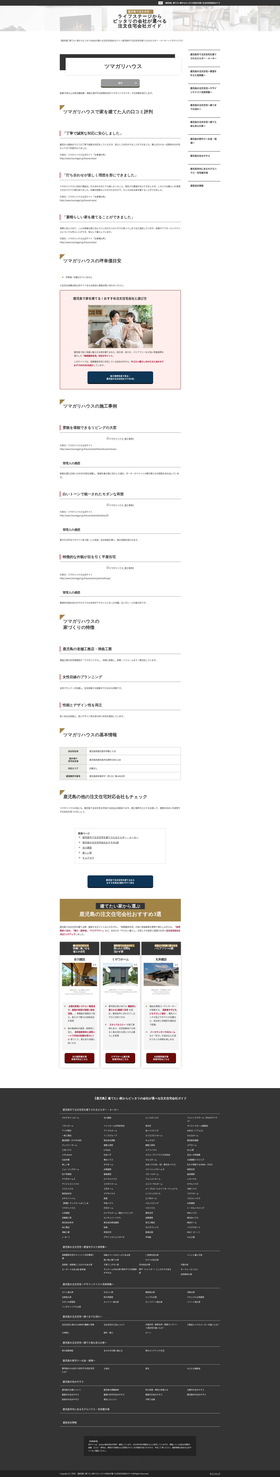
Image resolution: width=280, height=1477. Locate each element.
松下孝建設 (66, 1174)
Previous (62, 977)
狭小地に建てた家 (111, 1259)
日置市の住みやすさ (195, 1389)
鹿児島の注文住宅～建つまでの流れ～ (203, 106)
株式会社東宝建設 (111, 1222)
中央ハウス (108, 1203)
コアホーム (192, 1145)
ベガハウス (150, 1207)
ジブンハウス (151, 1149)
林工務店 (66, 1227)
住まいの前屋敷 (193, 1154)
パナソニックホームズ (154, 1169)
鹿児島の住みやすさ (200, 155)
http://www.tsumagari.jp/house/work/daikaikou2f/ (84, 515)
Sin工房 (190, 1149)
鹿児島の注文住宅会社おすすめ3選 (100, 842)
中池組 (148, 1237)
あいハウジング (152, 1130)
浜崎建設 (107, 1169)
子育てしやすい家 (111, 1264)
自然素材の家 (186, 1274)
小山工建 (191, 1237)
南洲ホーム (192, 1222)
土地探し (66, 1332)
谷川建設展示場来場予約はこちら (79, 1058)
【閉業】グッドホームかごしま (75, 1203)
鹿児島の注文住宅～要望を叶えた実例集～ (203, 73)
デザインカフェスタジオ (114, 1237)
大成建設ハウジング (195, 1159)
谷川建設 (87, 847)
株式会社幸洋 (67, 1222)
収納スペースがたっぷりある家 (117, 1254)
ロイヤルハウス (110, 1178)
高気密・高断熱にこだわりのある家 (77, 1264)
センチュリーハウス (112, 1217)
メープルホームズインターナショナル (161, 1188)
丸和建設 (191, 1203)
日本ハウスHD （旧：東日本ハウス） (161, 1164)
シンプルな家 (151, 1297)
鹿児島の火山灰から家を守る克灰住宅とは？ (78, 1370)
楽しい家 (87, 852)
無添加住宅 (66, 1193)
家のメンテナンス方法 (154, 1350)
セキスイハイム (68, 1198)
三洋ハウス (66, 1149)
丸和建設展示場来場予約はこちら (161, 1058)
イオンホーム (67, 1125)
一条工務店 (66, 1135)
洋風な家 (191, 1292)
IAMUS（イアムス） (195, 1130)
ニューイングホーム (70, 1169)
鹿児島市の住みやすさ (196, 1394)
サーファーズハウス (189, 1269)
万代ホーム (108, 1207)
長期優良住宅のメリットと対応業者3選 (77, 1256)
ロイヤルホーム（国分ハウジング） (119, 1212)
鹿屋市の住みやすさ (70, 1394)
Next (97, 977)
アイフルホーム (110, 1130)
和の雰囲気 (108, 1297)
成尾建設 (149, 1217)
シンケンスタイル (153, 1193)
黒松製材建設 (192, 1140)
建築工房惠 (150, 1145)
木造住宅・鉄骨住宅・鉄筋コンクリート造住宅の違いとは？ (161, 1326)
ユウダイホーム (110, 1183)
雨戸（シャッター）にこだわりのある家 (155, 1271)
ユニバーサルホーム (153, 1183)
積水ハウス (108, 1159)
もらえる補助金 (193, 1368)
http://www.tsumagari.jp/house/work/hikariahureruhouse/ (88, 448)
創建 (105, 1198)
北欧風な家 (66, 1297)
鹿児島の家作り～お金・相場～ (203, 140)
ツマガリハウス (68, 1207)
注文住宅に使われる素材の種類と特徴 (78, 1324)
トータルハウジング (195, 1207)
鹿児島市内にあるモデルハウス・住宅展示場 (203, 170)
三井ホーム (108, 1188)
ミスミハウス (67, 1188)
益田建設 (191, 1174)
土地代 (106, 1368)
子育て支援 (150, 1399)
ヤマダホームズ (68, 1178)
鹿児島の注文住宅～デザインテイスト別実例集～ (203, 90)
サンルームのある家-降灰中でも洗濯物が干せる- (120, 1271)
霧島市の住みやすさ (153, 1394)
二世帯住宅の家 (152, 1254)
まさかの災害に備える (113, 1350)
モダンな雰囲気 (68, 1301)
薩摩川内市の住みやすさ (114, 1394)
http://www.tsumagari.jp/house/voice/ (78, 158)
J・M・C (66, 1237)
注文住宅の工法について (114, 1324)
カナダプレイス (152, 1227)
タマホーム (108, 1164)
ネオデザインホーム (70, 1117)
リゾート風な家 (193, 1301)
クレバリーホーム (69, 1145)
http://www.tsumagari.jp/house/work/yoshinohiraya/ (85, 578)
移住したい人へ (110, 1399)
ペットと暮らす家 (194, 1254)
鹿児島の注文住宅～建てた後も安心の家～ (203, 123)
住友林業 (66, 1159)
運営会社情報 (196, 185)
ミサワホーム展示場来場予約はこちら (120, 1058)
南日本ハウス (192, 1217)
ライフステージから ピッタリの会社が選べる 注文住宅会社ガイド (140, 19)
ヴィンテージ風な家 (153, 1301)
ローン (148, 1332)
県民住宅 (107, 1232)
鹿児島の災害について (71, 1389)
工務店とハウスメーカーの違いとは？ (203, 1324)
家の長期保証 (67, 1350)
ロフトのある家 (152, 1259)
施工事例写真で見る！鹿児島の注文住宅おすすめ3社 (120, 377)
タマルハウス (192, 1183)
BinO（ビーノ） (194, 1232)
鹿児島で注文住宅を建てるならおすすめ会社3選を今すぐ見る (120, 881)
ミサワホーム (192, 1193)
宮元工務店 (150, 1222)
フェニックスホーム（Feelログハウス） (202, 1119)
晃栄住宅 (149, 1212)
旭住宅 (148, 1125)
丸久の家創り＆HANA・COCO (199, 1164)
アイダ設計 (66, 1130)
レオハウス (192, 1178)
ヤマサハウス (109, 1193)
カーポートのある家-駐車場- (74, 1269)
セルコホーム (151, 1159)
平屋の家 (184, 1264)
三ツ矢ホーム (151, 1198)
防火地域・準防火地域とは (156, 1389)
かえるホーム (192, 1135)
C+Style (107, 1149)
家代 (147, 1368)
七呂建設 (66, 1212)
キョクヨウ (88, 858)
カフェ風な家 (67, 1292)
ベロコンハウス (193, 1198)
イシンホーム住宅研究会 (114, 1125)
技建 (105, 1227)
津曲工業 (66, 1232)
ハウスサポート (193, 1227)
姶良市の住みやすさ (70, 1399)
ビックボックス (152, 1117)
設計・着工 (108, 1332)
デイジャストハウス (70, 1183)
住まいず (107, 1154)
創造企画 (149, 1232)
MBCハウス (192, 1212)
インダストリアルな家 (71, 1306)
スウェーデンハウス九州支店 (157, 1154)
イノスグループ (110, 1135)
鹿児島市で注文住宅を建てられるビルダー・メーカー (110, 837)
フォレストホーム (153, 1178)
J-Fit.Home (67, 1154)
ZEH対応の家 (144, 1264)
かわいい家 (108, 1292)
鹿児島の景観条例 (111, 1389)
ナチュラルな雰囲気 (195, 1297)
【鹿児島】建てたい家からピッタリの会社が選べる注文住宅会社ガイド (192, 3)
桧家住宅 (191, 1169)
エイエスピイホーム (153, 1135)
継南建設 (107, 1174)
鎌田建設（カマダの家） (72, 1140)
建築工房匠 (108, 1145)
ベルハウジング (152, 1203)
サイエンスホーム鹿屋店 (197, 1125)
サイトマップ (215, 1473)
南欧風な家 (150, 1292)
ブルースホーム (152, 1174)
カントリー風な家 (111, 1301)
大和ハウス (192, 1188)
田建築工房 (66, 1217)
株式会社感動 (109, 1140)
